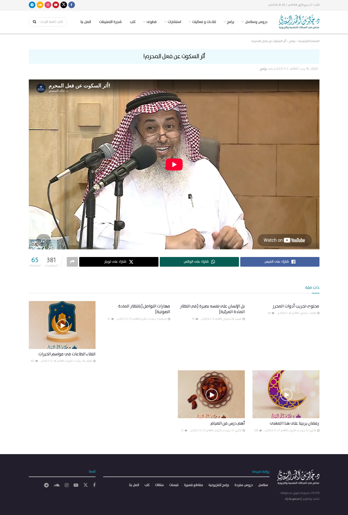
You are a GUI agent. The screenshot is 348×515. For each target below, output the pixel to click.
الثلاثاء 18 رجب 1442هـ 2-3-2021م (296, 69)
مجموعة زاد (292, 498)
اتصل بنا (86, 22)
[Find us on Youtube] (55, 5)
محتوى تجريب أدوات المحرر (296, 306)
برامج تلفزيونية (218, 485)
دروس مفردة (243, 485)
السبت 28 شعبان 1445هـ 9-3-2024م (221, 319)
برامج (263, 69)
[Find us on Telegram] (32, 5)
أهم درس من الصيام (227, 423)
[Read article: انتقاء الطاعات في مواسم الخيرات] (62, 325)
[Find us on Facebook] (71, 5)
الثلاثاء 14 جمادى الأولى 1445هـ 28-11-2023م (67, 361)
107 (33, 361)
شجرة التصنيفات (110, 22)
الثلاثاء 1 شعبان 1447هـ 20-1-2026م (297, 313)
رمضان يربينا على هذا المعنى (294, 423)
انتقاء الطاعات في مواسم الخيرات (67, 354)
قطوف (151, 22)
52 (109, 319)
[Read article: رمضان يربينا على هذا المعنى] (285, 394)
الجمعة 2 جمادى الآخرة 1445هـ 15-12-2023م (142, 319)
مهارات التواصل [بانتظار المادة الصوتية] (144, 309)
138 (256, 430)
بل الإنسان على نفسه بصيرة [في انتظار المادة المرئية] (212, 309)
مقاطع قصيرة (193, 485)
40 (269, 313)
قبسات (174, 485)
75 (193, 319)
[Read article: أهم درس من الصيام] (211, 394)
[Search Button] (33, 21)
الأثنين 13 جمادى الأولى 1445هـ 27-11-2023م (291, 430)
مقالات (159, 485)
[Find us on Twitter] (63, 5)
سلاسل (263, 485)
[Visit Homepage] (299, 21)
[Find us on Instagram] (48, 5)
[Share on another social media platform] (72, 262)
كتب (133, 22)
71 (182, 430)
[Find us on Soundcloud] (40, 5)
